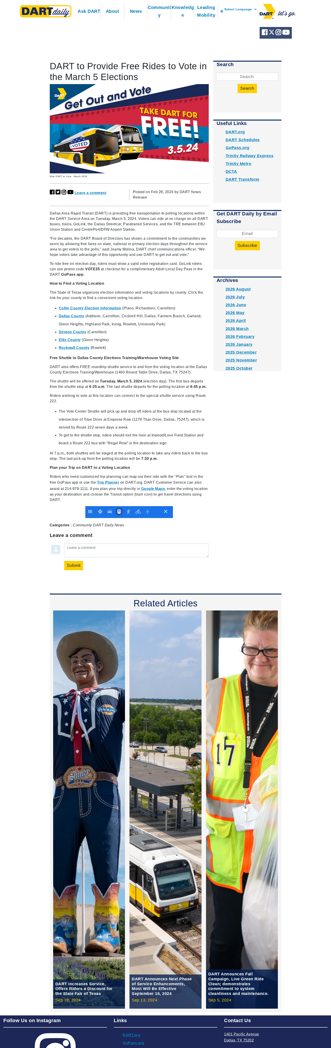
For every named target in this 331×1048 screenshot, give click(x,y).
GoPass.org (237, 147)
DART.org (235, 132)
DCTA (231, 171)
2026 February (240, 336)
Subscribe (247, 245)
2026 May (235, 313)
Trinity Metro (239, 163)
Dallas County (71, 316)
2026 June (236, 305)
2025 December (241, 352)
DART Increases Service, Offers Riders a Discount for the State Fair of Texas (84, 989)
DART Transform (242, 179)
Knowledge (183, 11)
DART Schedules (243, 140)
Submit (73, 565)
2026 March (237, 328)
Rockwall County (74, 348)
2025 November (241, 360)
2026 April (236, 320)
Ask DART (89, 11)
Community (159, 11)
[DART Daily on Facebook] (265, 33)
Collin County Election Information (90, 308)
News (136, 11)
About (112, 11)
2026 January (239, 344)
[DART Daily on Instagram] (279, 33)
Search (247, 88)
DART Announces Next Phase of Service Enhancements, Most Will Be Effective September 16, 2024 (162, 986)
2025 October (239, 368)
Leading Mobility (206, 11)
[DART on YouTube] (286, 33)
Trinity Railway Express (250, 156)
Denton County (72, 332)
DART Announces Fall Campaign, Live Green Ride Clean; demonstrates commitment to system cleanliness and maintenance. (238, 984)
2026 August (238, 289)
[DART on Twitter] (272, 33)
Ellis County (70, 340)
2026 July (235, 297)
